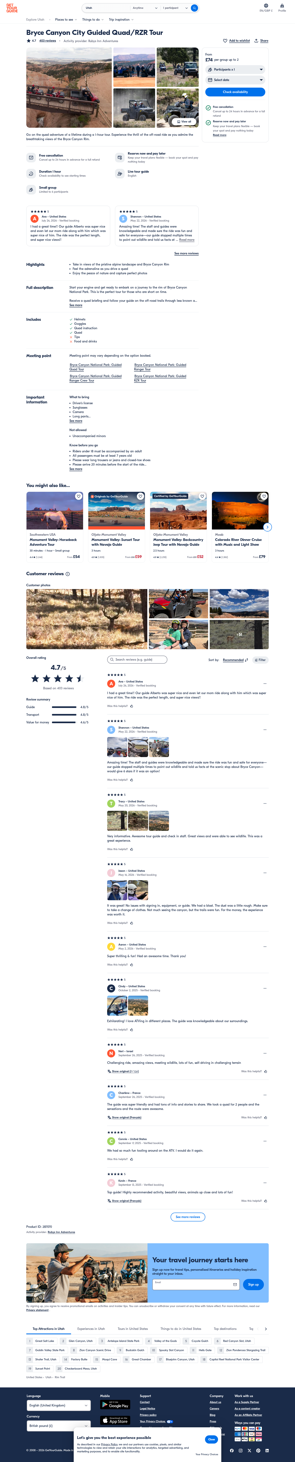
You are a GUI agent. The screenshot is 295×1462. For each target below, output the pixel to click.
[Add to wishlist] (78, 496)
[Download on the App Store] (115, 1421)
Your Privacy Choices (153, 1421)
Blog (212, 1415)
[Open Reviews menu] (265, 683)
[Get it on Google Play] (115, 1405)
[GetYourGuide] (12, 8)
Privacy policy (148, 1415)
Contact (145, 1402)
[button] (41, 40)
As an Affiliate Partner (248, 1415)
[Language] (266, 5)
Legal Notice (147, 1408)
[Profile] (282, 5)
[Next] (267, 527)
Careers (214, 1408)
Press (213, 1421)
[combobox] (235, 660)
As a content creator (247, 1408)
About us (215, 1402)
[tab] (48, 1328)
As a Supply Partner (247, 1402)
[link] (54, 527)
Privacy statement (37, 1310)
